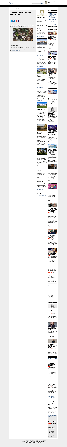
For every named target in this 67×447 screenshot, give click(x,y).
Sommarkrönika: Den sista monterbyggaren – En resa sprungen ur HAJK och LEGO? (52, 403)
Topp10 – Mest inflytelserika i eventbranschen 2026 (52, 170)
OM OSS (57, 5)
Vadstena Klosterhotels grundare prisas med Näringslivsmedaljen (51, 236)
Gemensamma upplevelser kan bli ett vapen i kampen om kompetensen (52, 37)
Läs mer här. (38, 443)
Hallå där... (50, 3)
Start (10, 5)
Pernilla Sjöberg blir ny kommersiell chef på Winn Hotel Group (52, 328)
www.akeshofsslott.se (40, 66)
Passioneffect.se (30, 444)
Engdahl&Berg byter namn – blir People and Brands (52, 57)
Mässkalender (37, 5)
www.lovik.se (38, 167)
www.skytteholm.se (39, 100)
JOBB (44, 5)
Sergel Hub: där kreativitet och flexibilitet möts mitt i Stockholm (52, 270)
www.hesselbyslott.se (40, 55)
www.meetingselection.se (40, 36)
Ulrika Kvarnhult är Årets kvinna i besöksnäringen (52, 254)
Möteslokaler (27, 5)
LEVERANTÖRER (49, 5)
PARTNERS (53, 5)
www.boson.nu (39, 179)
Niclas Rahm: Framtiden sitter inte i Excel (51, 385)
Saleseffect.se (35, 444)
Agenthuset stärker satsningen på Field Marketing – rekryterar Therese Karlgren (51, 114)
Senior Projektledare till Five (53, 24)
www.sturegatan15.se (40, 189)
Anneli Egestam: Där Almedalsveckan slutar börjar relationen (51, 364)
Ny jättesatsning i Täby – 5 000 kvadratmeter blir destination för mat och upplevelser (52, 97)
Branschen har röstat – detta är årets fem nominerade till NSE (52, 291)
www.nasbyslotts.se (39, 146)
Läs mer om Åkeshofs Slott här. (16, 50)
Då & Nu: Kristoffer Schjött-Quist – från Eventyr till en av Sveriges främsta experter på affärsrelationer (52, 210)
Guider (41, 5)
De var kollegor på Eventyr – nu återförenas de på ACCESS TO (52, 74)
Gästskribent (50, 386)
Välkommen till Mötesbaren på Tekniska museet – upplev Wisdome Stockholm (52, 131)
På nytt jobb (50, 313)
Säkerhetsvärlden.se (24, 444)
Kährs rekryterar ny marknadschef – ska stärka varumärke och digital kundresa (52, 346)
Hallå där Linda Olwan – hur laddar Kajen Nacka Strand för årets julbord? (52, 1)
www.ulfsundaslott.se (40, 87)
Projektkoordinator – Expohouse (52, 21)
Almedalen (49, 366)
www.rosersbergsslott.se (40, 122)
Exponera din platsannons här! (52, 27)
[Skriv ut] (18, 21)
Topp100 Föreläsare (20, 5)
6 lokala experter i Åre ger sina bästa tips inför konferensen (52, 421)
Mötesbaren (14, 5)
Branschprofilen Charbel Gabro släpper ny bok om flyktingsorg (52, 191)
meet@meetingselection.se (42, 195)
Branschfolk (50, 212)
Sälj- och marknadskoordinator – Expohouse (52, 17)
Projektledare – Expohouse (52, 23)
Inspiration (32, 5)
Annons (15, 10)
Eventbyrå (49, 39)
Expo (48, 405)
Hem (10, 8)
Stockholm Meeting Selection (21, 10)
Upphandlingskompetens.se (42, 444)
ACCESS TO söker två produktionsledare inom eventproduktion (52, 14)
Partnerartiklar (14, 8)
